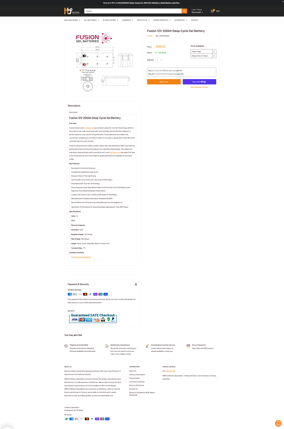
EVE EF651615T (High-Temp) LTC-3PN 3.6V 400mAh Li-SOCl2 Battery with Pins (148, 3)
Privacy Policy (134, 378)
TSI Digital (79, 410)
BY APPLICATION (109, 20)
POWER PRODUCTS (160, 20)
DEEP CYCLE (142, 20)
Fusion (149, 36)
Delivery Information (137, 374)
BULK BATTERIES (71, 20)
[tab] (73, 112)
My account (196, 12)
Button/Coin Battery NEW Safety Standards (142, 393)
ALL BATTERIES (90, 20)
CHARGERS (126, 20)
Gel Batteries (89, 128)
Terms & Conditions (137, 382)
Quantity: (150, 60)
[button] (278, 423)
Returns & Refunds (136, 385)
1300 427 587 (170, 371)
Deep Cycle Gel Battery (82, 257)
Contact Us (133, 389)
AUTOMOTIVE (180, 20)
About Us (132, 371)
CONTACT (195, 20)
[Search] (184, 11)
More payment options (199, 87)
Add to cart (164, 82)
